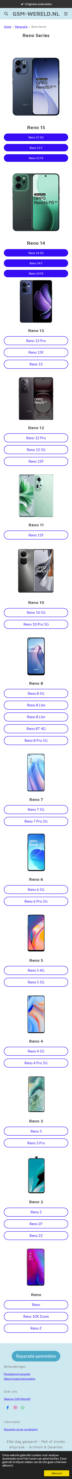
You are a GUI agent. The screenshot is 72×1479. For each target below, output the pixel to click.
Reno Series (38, 26)
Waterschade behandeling (19, 1378)
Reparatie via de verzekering (21, 1429)
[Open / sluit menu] (66, 13)
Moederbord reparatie (17, 1374)
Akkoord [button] (57, 1473)
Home (7, 26)
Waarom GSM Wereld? (17, 1398)
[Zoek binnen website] (6, 13)
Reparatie (21, 26)
